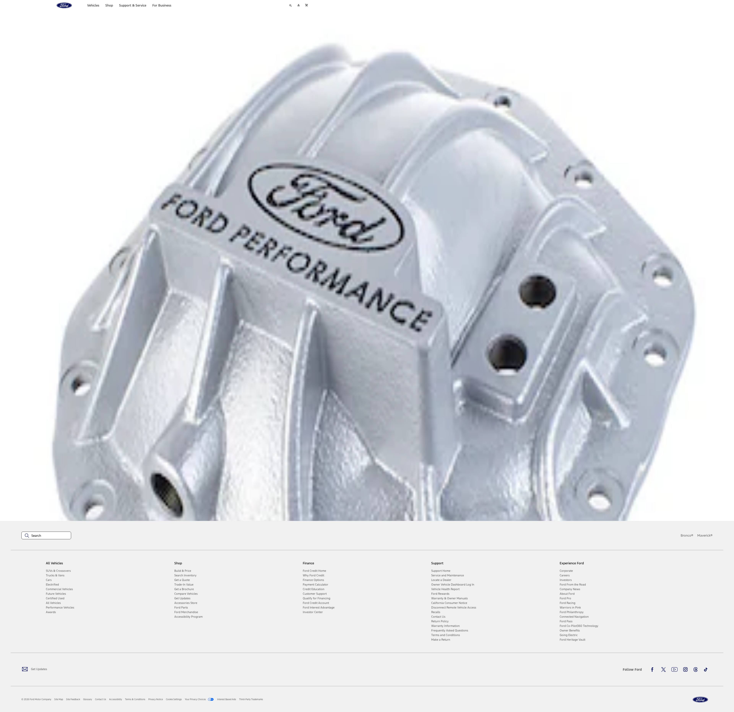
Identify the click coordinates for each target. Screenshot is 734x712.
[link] (58, 699)
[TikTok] (705, 669)
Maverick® (705, 535)
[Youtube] (674, 669)
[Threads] (695, 669)
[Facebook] (653, 669)
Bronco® (687, 535)
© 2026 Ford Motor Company (36, 699)
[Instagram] (685, 669)
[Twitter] (663, 669)
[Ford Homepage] (700, 699)
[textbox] (46, 535)
